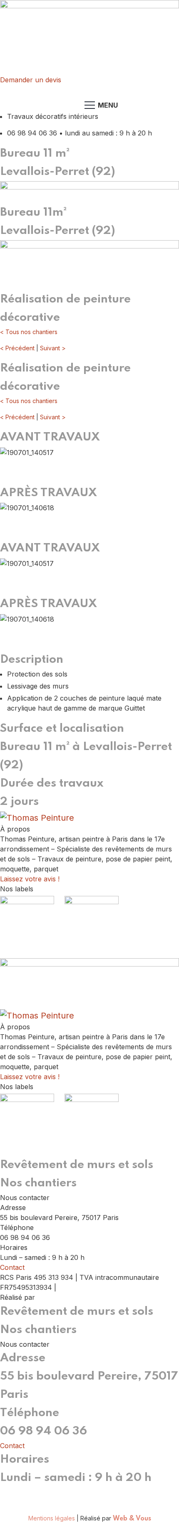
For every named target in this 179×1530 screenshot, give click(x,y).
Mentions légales (79, 1288)
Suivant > (53, 348)
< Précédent (17, 348)
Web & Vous (58, 1297)
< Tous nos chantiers (28, 331)
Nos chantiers (38, 1183)
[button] (89, 469)
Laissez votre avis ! (30, 879)
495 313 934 (68, 1492)
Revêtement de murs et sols (76, 1165)
